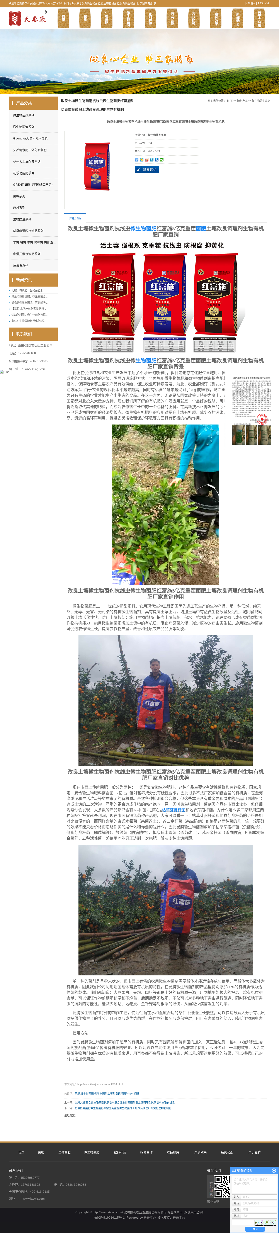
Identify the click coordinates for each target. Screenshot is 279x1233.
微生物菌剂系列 (23, 115)
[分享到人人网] (157, 159)
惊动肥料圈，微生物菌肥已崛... (30, 314)
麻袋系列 (19, 207)
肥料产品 (242, 100)
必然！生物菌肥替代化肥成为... (30, 321)
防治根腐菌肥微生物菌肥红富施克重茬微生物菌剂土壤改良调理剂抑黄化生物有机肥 (123, 1108)
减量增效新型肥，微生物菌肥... (30, 296)
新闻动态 (227, 1152)
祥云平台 (150, 1217)
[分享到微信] (162, 159)
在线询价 (147, 169)
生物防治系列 (22, 219)
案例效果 (200, 1152)
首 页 (230, 100)
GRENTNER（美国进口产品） (33, 184)
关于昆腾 (254, 1152)
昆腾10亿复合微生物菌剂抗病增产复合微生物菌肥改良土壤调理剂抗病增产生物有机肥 (125, 1102)
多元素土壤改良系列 (27, 161)
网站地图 (250, 3)
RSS (260, 3)
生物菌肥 (64, 1152)
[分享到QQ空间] (142, 159)
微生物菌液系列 (23, 127)
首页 (21, 1152)
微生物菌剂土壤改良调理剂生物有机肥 (116, 1093)
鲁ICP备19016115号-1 (109, 1217)
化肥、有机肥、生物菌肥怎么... (30, 290)
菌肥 (77, 1093)
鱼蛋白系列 (20, 265)
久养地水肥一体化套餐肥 (30, 150)
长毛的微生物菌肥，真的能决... (30, 302)
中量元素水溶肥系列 (27, 254)
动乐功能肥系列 (23, 173)
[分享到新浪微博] (147, 159)
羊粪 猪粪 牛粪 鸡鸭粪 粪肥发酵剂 (35, 242)
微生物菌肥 (87, 1093)
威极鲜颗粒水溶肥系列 (28, 231)
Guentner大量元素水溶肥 (30, 138)
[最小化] (274, 1170)
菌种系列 (19, 196)
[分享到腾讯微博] (152, 159)
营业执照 (213, 1201)
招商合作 (146, 1152)
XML (267, 3)
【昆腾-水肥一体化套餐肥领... (29, 308)
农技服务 (173, 1152)
